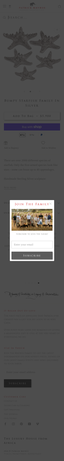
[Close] (50, 203)
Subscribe (32, 255)
